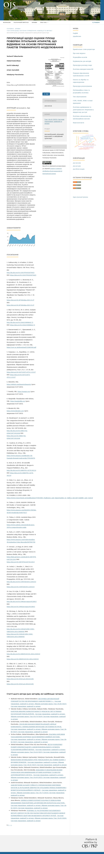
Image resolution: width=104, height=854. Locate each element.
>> (11, 825)
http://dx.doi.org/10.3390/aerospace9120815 (22, 601)
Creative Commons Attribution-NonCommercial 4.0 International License (52, 171)
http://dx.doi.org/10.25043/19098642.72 (20, 322)
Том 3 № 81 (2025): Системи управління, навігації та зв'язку (29, 30)
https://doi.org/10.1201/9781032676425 (23, 275)
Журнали (7, 22)
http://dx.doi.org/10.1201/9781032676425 (20, 273)
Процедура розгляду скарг (82, 65)
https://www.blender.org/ (15, 411)
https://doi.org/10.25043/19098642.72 (22, 325)
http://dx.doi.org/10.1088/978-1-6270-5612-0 (21, 470)
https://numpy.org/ (24, 391)
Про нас (43, 22)
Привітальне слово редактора (84, 49)
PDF (47, 94)
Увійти (98, 3)
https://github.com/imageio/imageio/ (19, 384)
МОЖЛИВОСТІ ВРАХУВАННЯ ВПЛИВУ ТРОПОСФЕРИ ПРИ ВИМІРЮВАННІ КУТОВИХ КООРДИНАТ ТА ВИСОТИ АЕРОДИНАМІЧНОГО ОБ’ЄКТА (36, 772)
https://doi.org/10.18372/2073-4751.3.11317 (21, 372)
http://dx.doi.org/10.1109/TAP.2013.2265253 (21, 582)
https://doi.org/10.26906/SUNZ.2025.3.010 (21, 85)
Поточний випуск (21, 22)
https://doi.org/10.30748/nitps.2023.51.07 (20, 300)
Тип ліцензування (79, 97)
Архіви (34, 22)
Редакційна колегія (80, 57)
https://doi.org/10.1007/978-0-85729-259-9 (21, 562)
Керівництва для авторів (82, 61)
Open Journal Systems (80, 197)
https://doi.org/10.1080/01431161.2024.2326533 (23, 659)
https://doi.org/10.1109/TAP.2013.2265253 (21, 587)
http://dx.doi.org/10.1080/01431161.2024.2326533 (23, 654)
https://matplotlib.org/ (17, 401)
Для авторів (77, 166)
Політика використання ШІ (83, 69)
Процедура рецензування (82, 86)
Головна (10, 28)
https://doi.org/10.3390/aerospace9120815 (21, 607)
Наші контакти (78, 123)
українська (77, 36)
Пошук (97, 22)
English (75, 33)
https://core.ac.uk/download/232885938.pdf (21, 347)
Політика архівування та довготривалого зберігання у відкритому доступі (83, 109)
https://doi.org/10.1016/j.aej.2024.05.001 (20, 679)
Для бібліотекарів (78, 169)
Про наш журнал (79, 53)
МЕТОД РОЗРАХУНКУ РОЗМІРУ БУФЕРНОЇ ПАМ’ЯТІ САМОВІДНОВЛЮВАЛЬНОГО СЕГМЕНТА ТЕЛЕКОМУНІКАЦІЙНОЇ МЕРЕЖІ (36, 747)
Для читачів (77, 163)
